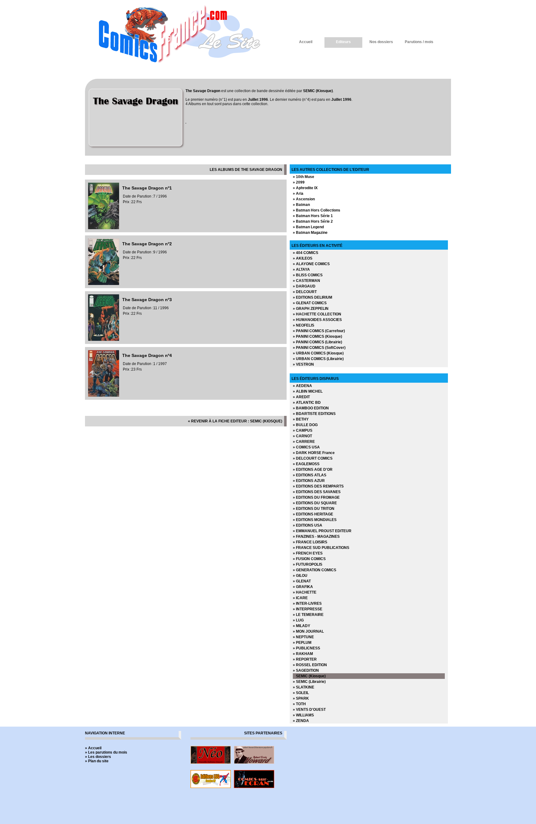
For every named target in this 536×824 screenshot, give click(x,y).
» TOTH (299, 704)
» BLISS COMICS (308, 275)
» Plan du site (97, 761)
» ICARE (300, 598)
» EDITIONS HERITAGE (313, 514)
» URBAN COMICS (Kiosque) (318, 353)
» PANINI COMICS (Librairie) (317, 342)
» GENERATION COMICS (314, 570)
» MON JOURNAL (308, 631)
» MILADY (301, 626)
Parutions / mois (419, 42)
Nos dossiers (381, 42)
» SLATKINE (303, 687)
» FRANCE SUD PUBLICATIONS (321, 548)
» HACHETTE (304, 592)
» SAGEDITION (306, 670)
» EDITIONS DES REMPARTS (318, 486)
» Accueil (93, 748)
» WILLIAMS (303, 715)
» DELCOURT (305, 292)
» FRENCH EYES (308, 553)
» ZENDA (301, 721)
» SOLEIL (301, 693)
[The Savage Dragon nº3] (103, 339)
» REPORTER (305, 659)
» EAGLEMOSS (306, 464)
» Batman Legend (308, 227)
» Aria (298, 193)
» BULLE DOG (305, 425)
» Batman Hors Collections (316, 210)
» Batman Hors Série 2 (313, 221)
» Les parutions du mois (106, 752)
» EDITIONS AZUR (309, 481)
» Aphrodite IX (305, 188)
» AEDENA (302, 386)
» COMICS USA (306, 447)
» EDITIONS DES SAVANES (317, 492)
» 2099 (299, 182)
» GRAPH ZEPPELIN (310, 308)
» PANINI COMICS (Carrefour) (319, 331)
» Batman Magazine (310, 232)
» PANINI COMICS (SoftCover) (319, 347)
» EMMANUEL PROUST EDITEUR (322, 531)
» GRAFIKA (303, 587)
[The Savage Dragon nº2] (103, 284)
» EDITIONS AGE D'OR (313, 469)
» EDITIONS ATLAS (309, 475)
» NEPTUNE (303, 637)
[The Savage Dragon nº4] (103, 395)
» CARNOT (302, 436)
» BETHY (301, 419)
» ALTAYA (301, 269)
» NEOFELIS (303, 325)
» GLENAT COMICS (310, 303)
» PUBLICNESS (306, 648)
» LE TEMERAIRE (308, 614)
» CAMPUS (302, 430)
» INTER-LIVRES (307, 603)
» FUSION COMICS (309, 559)
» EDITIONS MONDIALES (315, 520)
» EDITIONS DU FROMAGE (316, 497)
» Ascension (304, 199)
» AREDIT (301, 397)
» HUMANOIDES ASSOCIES (317, 320)
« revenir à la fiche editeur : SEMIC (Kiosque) (235, 421)
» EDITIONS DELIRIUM (312, 297)
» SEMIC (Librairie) (309, 681)
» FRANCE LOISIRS (310, 542)
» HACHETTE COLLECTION (317, 314)
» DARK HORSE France (314, 453)
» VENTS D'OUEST (309, 709)
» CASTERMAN (306, 280)
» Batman (301, 205)
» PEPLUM (302, 642)
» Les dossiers (98, 757)
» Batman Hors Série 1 (313, 216)
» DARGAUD (304, 286)
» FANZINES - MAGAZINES (316, 536)
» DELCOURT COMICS (313, 458)
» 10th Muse (303, 177)
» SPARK (301, 698)
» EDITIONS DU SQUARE (315, 503)
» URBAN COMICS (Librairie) (318, 359)
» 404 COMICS (305, 253)
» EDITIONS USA (307, 525)
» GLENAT (302, 581)
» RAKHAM (303, 654)
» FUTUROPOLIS (307, 564)
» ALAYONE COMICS (311, 264)
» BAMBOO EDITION (311, 408)
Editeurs (343, 42)
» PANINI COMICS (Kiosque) (317, 336)
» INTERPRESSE (307, 609)
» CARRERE (304, 441)
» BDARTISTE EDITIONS (314, 414)
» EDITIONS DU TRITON (313, 508)
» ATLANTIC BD (307, 402)
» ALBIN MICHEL (308, 391)
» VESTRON (303, 364)
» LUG (298, 620)
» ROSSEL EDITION (310, 665)
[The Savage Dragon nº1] (103, 228)
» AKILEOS (302, 258)
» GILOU (300, 575)
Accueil (305, 42)
